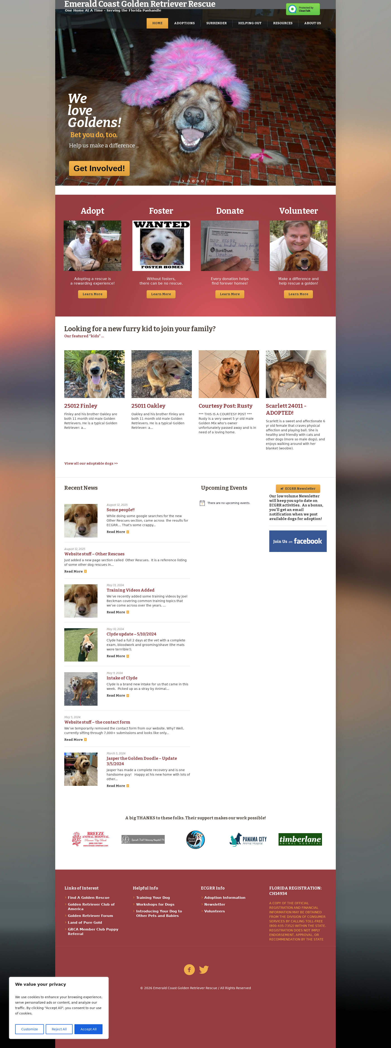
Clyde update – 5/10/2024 (131, 634)
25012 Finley (80, 406)
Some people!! (121, 509)
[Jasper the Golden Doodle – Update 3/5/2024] (81, 769)
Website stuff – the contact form (97, 722)
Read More (116, 532)
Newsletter (214, 904)
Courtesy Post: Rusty (226, 406)
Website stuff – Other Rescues (94, 554)
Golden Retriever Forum (90, 916)
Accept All (89, 1029)
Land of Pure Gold (85, 923)
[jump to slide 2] (193, 181)
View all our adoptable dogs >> (91, 463)
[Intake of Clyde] (81, 688)
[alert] (230, 503)
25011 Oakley (148, 406)
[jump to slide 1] (188, 181)
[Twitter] (204, 970)
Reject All (59, 1029)
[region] (59, 1008)
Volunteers (214, 911)
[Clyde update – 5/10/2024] (81, 645)
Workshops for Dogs (155, 904)
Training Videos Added (131, 590)
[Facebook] (189, 970)
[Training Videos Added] (81, 601)
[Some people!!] (81, 520)
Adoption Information (225, 898)
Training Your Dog (153, 898)
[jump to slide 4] (202, 181)
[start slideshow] (183, 181)
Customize (29, 1029)
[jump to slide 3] (198, 181)
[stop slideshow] (207, 181)
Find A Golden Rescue (89, 898)
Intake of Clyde (122, 678)
